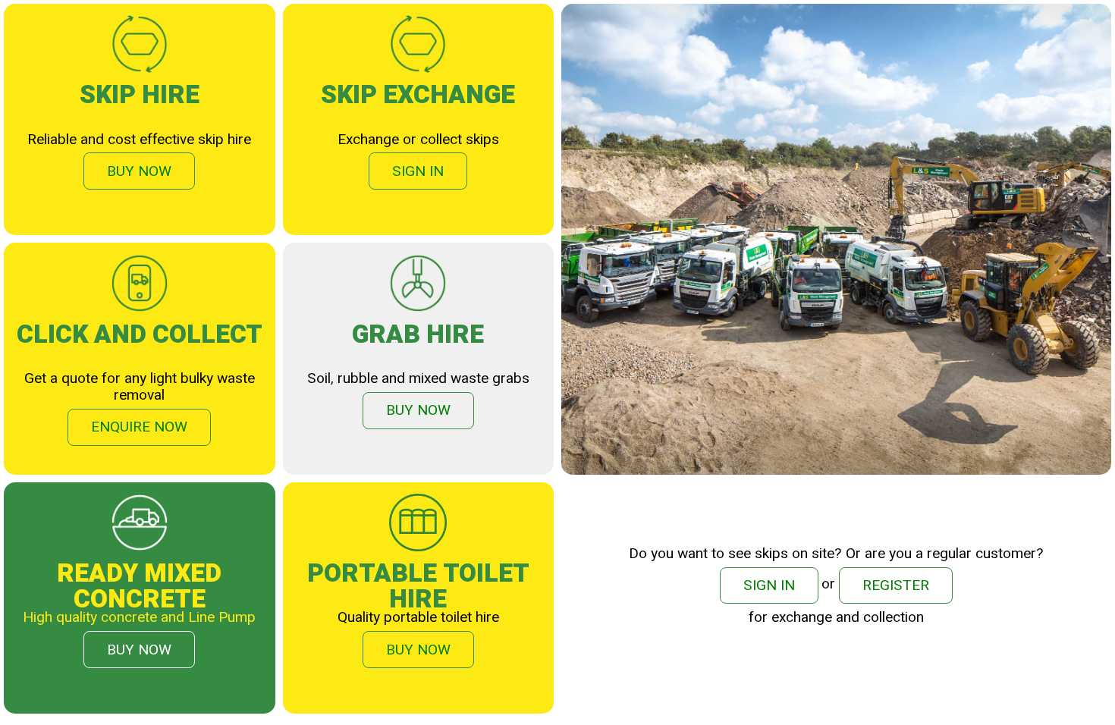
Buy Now (139, 171)
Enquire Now (139, 427)
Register (895, 585)
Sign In (418, 171)
